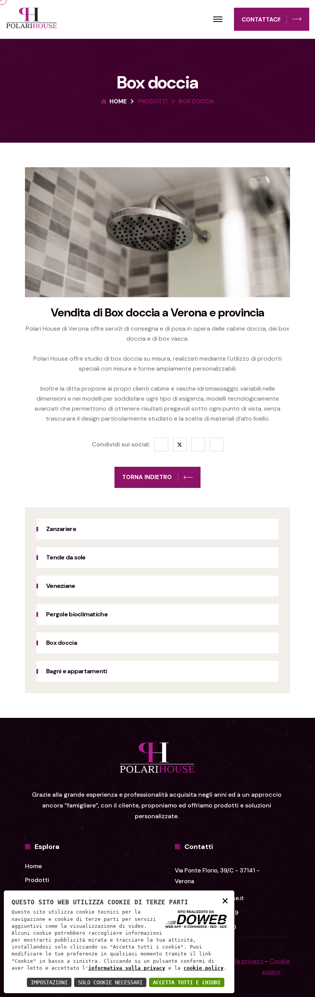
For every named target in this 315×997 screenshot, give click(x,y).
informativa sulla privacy (126, 968)
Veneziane (60, 586)
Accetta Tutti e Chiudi (186, 982)
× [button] (225, 900)
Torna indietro (147, 477)
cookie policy (204, 968)
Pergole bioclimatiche (77, 614)
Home (117, 101)
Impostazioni (49, 982)
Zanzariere (61, 529)
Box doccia (61, 643)
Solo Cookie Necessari (110, 982)
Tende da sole (66, 557)
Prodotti (152, 101)
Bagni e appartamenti (77, 671)
